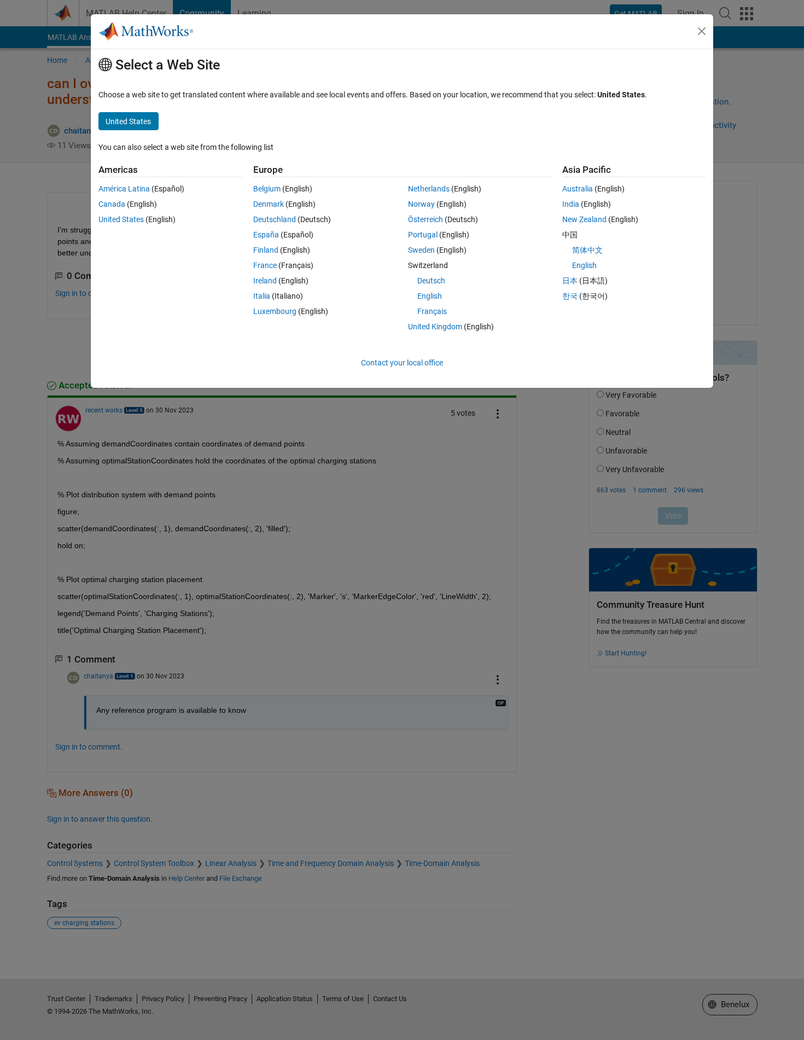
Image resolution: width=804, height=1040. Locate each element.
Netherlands (429, 188)
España (266, 234)
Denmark (268, 204)
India (570, 204)
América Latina (124, 188)
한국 (570, 296)
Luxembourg (274, 311)
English (429, 296)
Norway (421, 204)
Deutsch (431, 280)
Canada (111, 204)
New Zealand (584, 219)
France (265, 265)
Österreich (425, 219)
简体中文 (587, 250)
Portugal (423, 234)
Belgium (267, 188)
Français (432, 311)
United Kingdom (435, 326)
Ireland (265, 280)
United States (121, 219)
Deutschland (274, 219)
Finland (265, 250)
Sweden (421, 250)
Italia (261, 296)
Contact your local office (402, 362)
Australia (577, 188)
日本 (570, 280)
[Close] (701, 31)
